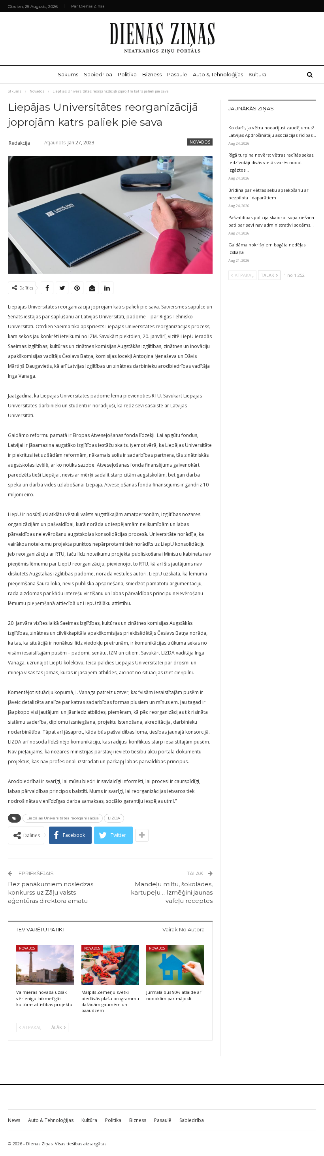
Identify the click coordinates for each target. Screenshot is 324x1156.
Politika (127, 74)
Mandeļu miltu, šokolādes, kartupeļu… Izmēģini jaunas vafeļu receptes (172, 892)
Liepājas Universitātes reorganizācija (62, 818)
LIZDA (114, 818)
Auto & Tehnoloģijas (218, 74)
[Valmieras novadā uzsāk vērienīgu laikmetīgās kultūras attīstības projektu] (45, 965)
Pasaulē (177, 74)
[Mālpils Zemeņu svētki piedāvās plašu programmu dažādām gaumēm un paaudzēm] (110, 965)
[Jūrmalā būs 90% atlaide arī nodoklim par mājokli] (175, 965)
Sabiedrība (98, 74)
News (14, 1120)
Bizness (152, 74)
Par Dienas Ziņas (87, 6)
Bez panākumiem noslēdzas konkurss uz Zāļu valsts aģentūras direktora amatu (50, 892)
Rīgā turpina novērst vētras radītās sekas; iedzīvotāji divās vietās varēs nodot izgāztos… (271, 162)
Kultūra (257, 74)
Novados (200, 142)
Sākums (68, 74)
